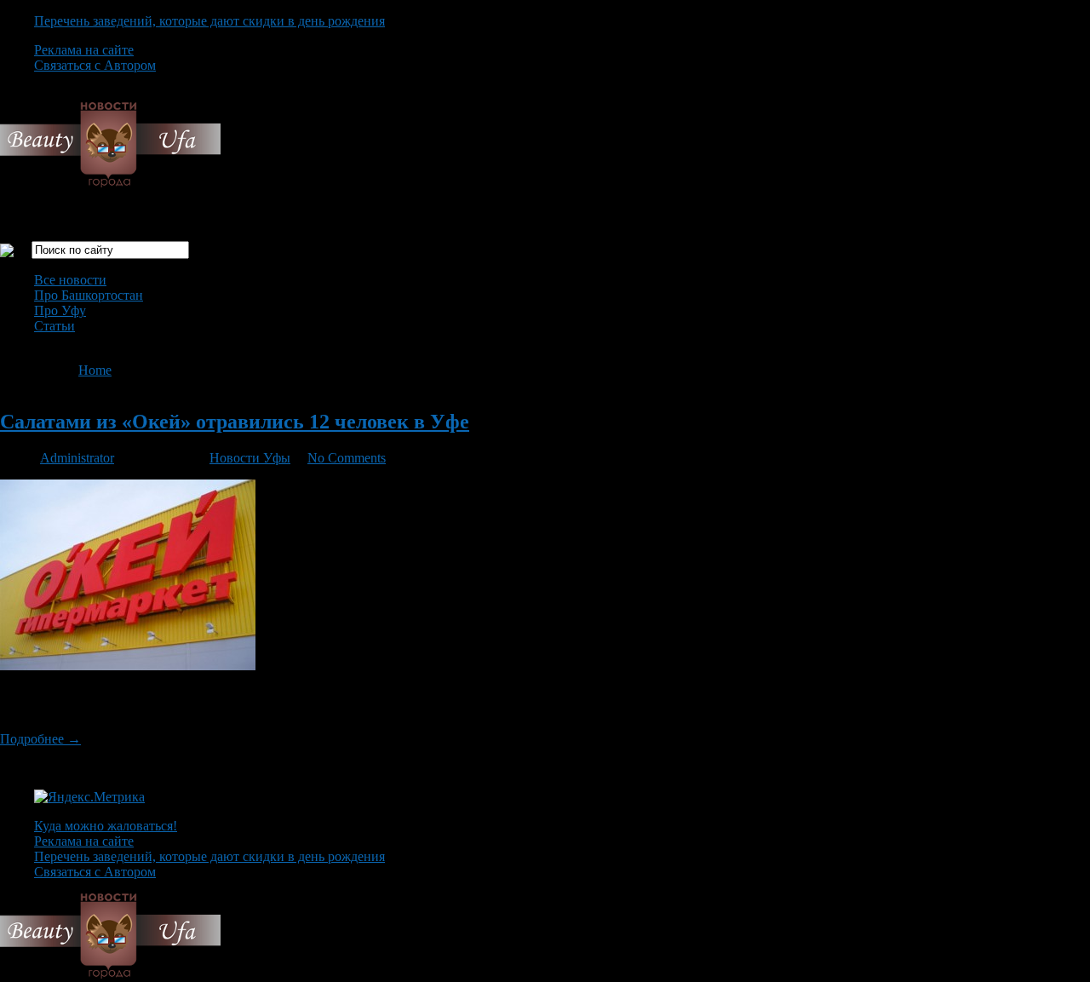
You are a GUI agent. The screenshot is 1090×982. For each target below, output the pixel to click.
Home (95, 370)
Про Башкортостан (88, 295)
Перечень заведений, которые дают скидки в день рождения (209, 21)
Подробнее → (40, 739)
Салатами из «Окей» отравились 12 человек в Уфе (234, 422)
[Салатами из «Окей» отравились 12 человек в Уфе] (127, 665)
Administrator (77, 458)
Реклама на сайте (84, 50)
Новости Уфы (249, 458)
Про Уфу (60, 310)
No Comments (346, 458)
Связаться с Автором (95, 65)
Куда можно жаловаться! (105, 825)
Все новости (70, 280)
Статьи (54, 326)
